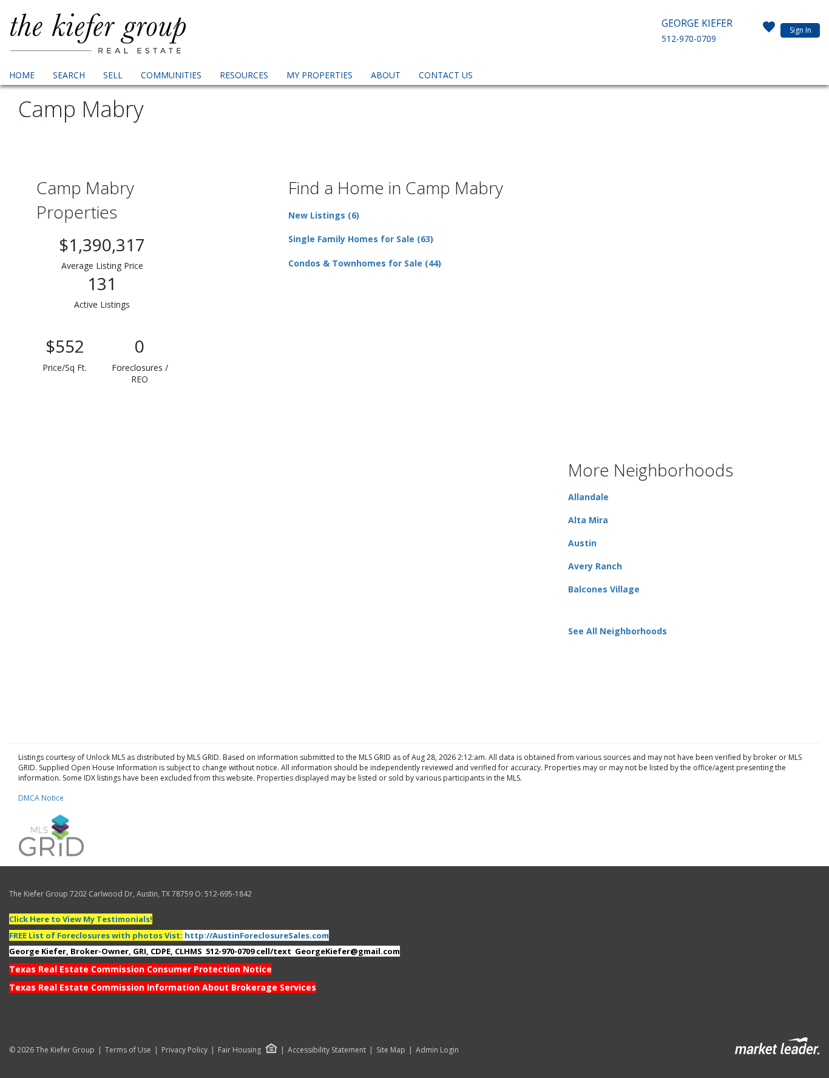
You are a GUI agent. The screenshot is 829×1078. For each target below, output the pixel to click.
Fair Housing (239, 1050)
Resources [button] (244, 75)
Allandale (588, 497)
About (386, 75)
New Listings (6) (323, 215)
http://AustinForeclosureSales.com (256, 935)
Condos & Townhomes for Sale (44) (364, 263)
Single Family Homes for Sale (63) (360, 239)
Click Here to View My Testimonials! (80, 919)
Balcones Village (604, 589)
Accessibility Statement (327, 1050)
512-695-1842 (228, 894)
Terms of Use (128, 1050)
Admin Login (437, 1050)
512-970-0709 (689, 38)
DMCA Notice (41, 798)
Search (69, 75)
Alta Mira (588, 520)
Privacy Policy (184, 1050)
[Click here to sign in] (769, 30)
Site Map (390, 1050)
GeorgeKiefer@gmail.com (347, 951)
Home (22, 75)
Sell (113, 75)
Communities (171, 75)
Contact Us (446, 75)
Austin (582, 543)
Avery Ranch (595, 566)
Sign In (800, 30)
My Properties (319, 75)
